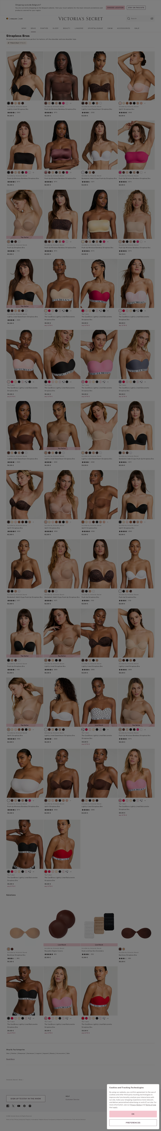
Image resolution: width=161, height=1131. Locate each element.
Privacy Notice (136, 1105)
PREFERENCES (133, 1123)
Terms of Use (151, 1105)
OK (133, 1114)
